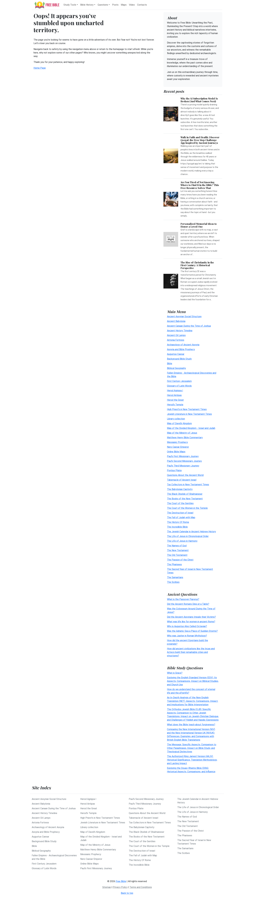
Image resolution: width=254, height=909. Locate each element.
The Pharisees (174, 564)
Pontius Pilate (174, 470)
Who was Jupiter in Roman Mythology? (187, 635)
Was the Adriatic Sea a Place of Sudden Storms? (192, 631)
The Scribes (173, 582)
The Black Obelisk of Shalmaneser (184, 494)
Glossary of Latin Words (179, 385)
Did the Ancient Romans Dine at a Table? (188, 604)
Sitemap (106, 887)
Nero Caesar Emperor (178, 447)
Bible (169, 363)
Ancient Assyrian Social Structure (184, 316)
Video (132, 4)
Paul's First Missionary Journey (183, 456)
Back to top (127, 893)
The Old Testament (177, 555)
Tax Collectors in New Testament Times (188, 484)
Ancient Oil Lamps (176, 335)
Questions (103, 4)
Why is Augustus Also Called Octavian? (187, 626)
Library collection (176, 418)
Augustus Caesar (175, 354)
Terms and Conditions (140, 887)
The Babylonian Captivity (180, 489)
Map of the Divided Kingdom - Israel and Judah (191, 428)
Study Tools (69, 4)
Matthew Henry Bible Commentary (185, 437)
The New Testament (178, 550)
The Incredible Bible (177, 526)
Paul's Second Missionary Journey (184, 461)
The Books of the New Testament (185, 498)
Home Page (40, 68)
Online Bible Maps (176, 451)
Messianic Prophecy (177, 442)
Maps (124, 4)
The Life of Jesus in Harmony (182, 541)
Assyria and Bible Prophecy (181, 349)
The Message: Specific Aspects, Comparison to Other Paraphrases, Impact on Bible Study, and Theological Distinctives (191, 748)
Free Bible (121, 881)
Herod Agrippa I (175, 390)
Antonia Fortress (175, 340)
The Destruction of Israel (180, 512)
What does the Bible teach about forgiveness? (191, 724)
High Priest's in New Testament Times (187, 409)
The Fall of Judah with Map (181, 517)
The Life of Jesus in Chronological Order (188, 536)
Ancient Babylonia (176, 321)
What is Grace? (174, 672)
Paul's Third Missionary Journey (183, 465)
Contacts (142, 4)
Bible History (86, 4)
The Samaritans (175, 577)
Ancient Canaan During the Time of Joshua (189, 325)
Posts (115, 4)
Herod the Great (175, 400)
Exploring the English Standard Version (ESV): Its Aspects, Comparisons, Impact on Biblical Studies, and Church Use (193, 681)
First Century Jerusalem (179, 381)
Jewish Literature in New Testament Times (189, 414)
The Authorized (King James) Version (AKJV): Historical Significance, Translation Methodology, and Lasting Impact (192, 760)
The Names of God (177, 545)
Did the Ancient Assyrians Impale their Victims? (191, 616)
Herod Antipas (174, 395)
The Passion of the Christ (180, 559)
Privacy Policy (120, 887)
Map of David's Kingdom (179, 423)
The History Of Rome (178, 522)
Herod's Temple (175, 404)
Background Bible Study (179, 358)
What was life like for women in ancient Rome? (191, 621)
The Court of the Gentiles (180, 503)
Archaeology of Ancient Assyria (183, 344)
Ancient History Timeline (179, 330)
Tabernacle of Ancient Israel (181, 479)
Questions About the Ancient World (185, 475)
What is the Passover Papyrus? (183, 599)
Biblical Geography (176, 368)
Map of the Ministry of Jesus (182, 432)
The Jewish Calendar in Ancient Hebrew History (191, 531)
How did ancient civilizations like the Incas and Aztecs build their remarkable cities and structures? (191, 652)
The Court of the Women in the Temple (187, 508)
